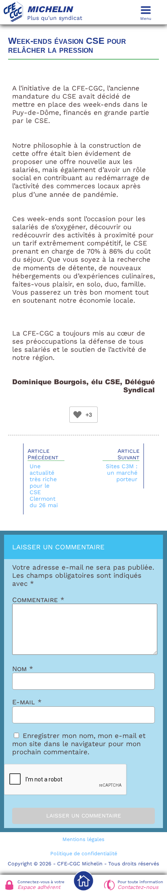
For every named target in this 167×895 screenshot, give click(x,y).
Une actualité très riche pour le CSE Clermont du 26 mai (44, 485)
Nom (22, 669)
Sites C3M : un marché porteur (121, 472)
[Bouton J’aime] (77, 415)
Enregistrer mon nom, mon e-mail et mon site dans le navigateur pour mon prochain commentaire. (79, 743)
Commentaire (38, 600)
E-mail (27, 702)
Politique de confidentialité (83, 853)
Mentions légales (83, 839)
